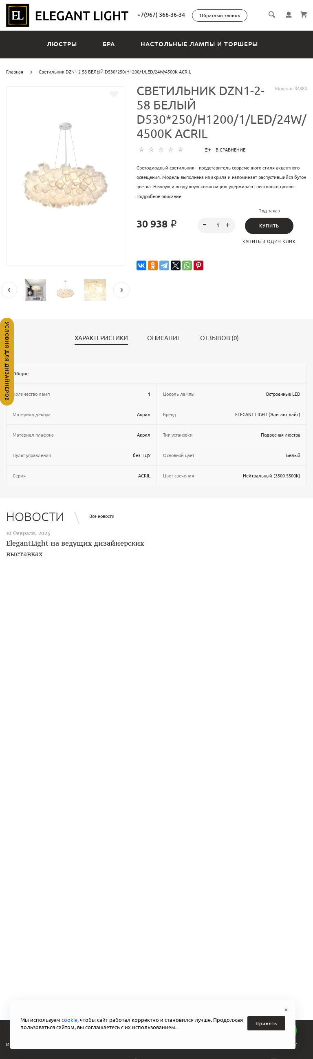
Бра (109, 43)
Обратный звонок (220, 15)
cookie (69, 1020)
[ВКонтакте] (141, 266)
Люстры (62, 43)
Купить (269, 225)
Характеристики (101, 338)
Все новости (102, 516)
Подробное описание (159, 196)
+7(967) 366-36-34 (161, 14)
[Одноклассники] (153, 266)
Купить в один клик (268, 241)
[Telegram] (164, 266)
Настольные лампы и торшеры (199, 43)
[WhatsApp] (187, 266)
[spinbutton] (216, 225)
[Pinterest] (198, 266)
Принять (266, 1023)
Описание (164, 338)
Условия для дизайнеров (7, 361)
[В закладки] (114, 94)
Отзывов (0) (219, 338)
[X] (176, 266)
